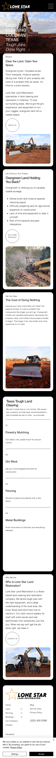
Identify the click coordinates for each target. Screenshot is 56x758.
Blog (32, 705)
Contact (9, 725)
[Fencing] (21, 713)
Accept (41, 754)
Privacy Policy (36, 712)
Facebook (10, 734)
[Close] (52, 741)
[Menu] (51, 6)
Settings (14, 754)
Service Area (35, 708)
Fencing (9, 713)
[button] (45, 283)
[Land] (21, 709)
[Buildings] (21, 717)
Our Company (12, 721)
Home (8, 705)
